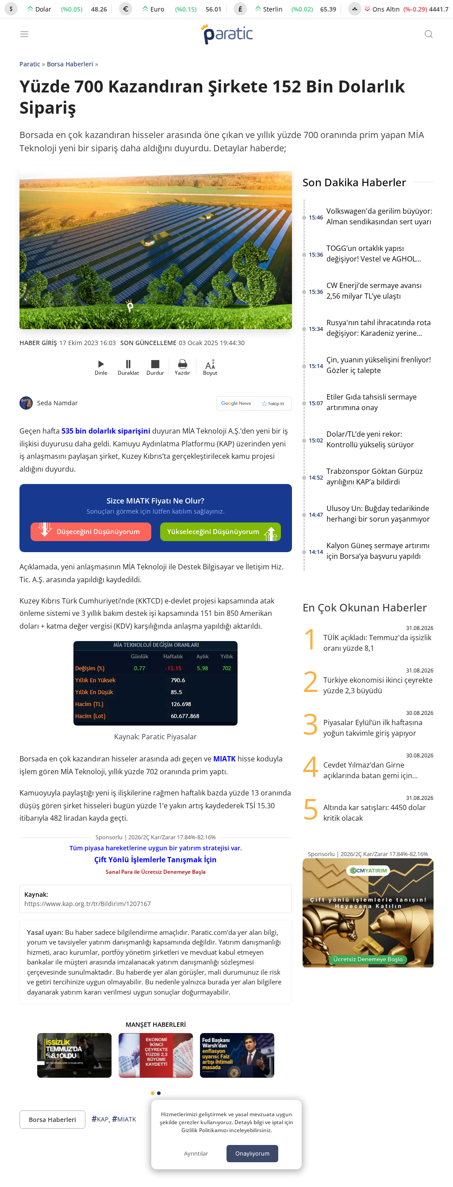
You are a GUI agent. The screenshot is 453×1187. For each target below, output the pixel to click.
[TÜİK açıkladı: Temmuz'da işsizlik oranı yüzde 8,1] (74, 1055)
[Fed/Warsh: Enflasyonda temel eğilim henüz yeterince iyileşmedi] (237, 1055)
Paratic (29, 64)
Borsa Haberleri (70, 64)
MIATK (224, 759)
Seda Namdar (57, 403)
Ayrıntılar (196, 1153)
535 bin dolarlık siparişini (105, 431)
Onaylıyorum (252, 1153)
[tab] (152, 1093)
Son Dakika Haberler (354, 182)
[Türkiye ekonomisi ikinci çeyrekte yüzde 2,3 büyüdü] (156, 1055)
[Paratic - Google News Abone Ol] (254, 406)
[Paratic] (226, 35)
